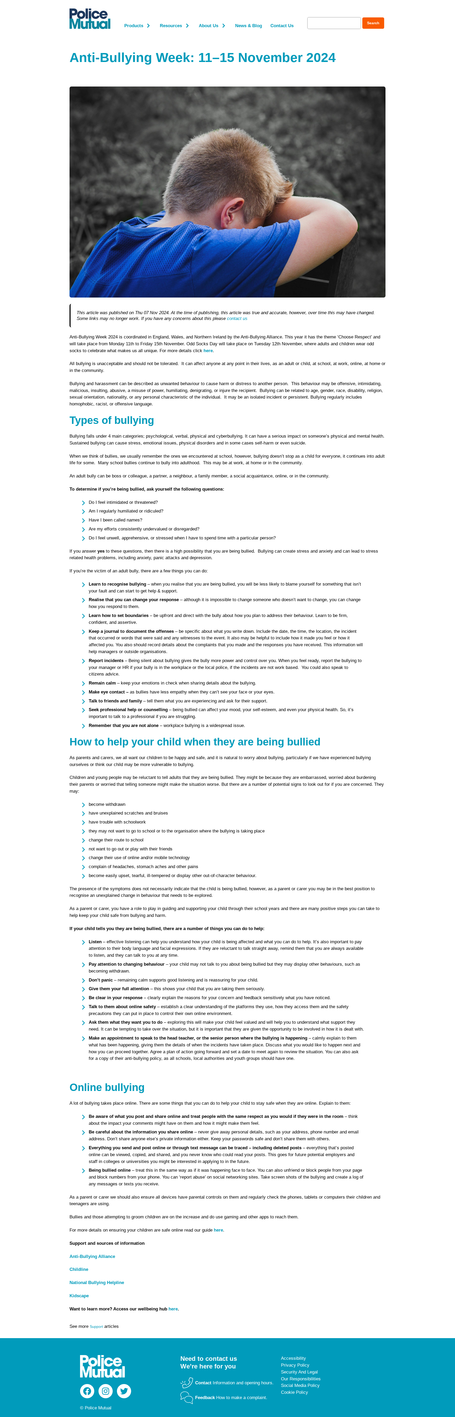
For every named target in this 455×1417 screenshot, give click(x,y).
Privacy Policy (295, 1365)
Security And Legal (299, 1372)
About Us (208, 25)
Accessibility (293, 1358)
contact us (237, 318)
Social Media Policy (300, 1385)
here (173, 1308)
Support (96, 1326)
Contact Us (282, 25)
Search (373, 23)
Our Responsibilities (301, 1378)
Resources (171, 25)
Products (133, 25)
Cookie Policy (294, 1392)
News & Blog (248, 25)
